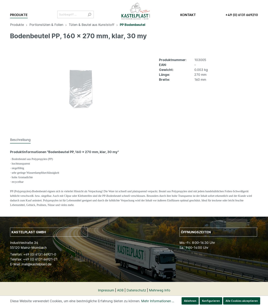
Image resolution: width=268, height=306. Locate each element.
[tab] (20, 139)
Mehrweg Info (159, 290)
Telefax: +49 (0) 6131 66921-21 (33, 259)
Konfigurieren (211, 300)
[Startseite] (137, 9)
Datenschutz (136, 290)
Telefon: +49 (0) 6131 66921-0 (33, 254)
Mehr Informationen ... (157, 301)
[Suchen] (89, 14)
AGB (120, 290)
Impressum (106, 290)
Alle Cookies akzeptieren (242, 300)
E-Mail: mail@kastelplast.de (30, 264)
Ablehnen (190, 300)
